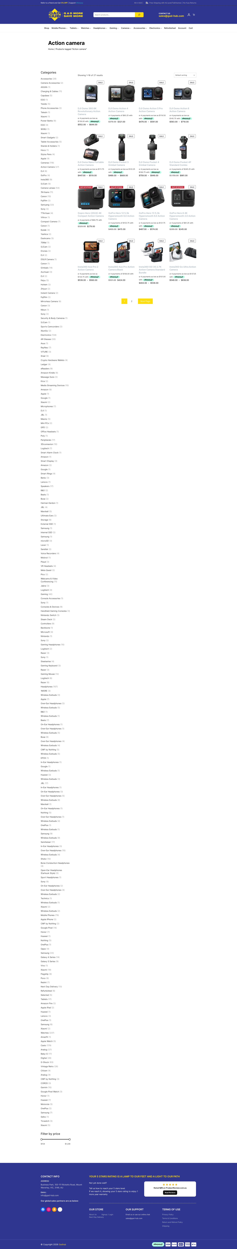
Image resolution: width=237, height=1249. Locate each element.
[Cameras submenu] (130, 28)
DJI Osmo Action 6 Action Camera (179, 110)
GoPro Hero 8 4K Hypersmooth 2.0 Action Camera (182, 216)
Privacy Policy (168, 1214)
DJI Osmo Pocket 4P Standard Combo (180, 163)
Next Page (145, 301)
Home (51, 49)
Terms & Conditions (170, 1218)
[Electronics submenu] (161, 28)
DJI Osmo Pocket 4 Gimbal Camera (149, 163)
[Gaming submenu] (118, 28)
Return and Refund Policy (172, 1222)
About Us (93, 1214)
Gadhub (62, 1244)
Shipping (165, 1226)
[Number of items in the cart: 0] (193, 14)
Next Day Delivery (96, 1217)
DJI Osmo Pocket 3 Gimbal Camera (118, 163)
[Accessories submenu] (146, 28)
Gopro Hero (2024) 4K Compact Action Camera (91, 214)
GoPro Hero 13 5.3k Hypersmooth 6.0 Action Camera (152, 216)
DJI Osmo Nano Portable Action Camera (91, 163)
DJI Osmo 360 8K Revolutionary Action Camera (89, 111)
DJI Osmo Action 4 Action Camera (118, 110)
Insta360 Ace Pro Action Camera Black (121, 268)
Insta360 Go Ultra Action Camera (182, 268)
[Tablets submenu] (78, 28)
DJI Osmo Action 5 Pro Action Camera (151, 110)
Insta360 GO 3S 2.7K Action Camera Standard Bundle (152, 270)
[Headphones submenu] (106, 28)
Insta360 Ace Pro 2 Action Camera (88, 268)
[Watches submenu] (90, 28)
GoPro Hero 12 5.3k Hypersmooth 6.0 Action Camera (121, 216)
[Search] (139, 14)
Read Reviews (170, 1193)
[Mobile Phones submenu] (66, 28)
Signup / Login (107, 1214)
